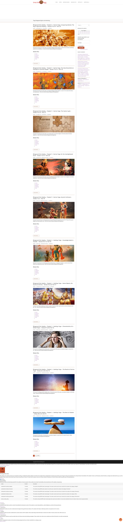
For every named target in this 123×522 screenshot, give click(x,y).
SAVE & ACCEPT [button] (3, 521)
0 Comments (50, 28)
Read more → (36, 63)
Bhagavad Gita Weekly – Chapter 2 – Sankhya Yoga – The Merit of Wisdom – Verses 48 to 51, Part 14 (53, 413)
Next (38, 455)
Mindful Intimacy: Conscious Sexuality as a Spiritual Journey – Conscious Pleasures (83, 62)
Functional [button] (2, 502)
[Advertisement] (61, 11)
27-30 (89, 31)
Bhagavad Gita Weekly (45, 157)
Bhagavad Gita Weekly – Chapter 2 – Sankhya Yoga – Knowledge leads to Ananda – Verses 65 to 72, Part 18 (53, 241)
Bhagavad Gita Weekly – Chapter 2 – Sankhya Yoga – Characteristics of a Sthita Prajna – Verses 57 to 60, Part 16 (53, 327)
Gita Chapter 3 (45, 28)
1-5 (78, 31)
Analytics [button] (1, 510)
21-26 (87, 31)
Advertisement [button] (2, 513)
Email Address (80, 39)
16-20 (84, 31)
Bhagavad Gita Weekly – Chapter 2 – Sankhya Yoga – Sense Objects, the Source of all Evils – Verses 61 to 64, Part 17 (53, 284)
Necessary (3, 479)
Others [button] (1, 517)
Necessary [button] (2, 478)
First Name (79, 42)
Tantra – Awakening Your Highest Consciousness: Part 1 (83, 65)
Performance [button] (2, 506)
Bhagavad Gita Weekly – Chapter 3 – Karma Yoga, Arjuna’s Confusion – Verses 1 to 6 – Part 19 (52, 197)
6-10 (80, 31)
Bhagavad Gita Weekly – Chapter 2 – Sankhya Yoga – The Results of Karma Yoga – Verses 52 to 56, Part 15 (53, 370)
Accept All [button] (7, 465)
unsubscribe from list (83, 49)
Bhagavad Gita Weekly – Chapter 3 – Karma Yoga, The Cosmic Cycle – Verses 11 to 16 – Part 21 (52, 111)
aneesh (34, 28)
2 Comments (49, 71)
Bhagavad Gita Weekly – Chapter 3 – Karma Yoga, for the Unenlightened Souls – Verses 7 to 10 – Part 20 (53, 154)
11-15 (82, 31)
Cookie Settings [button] (3, 465)
